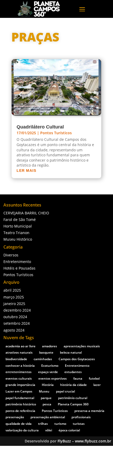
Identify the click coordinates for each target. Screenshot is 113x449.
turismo (60, 423)
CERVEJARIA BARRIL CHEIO (26, 212)
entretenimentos (19, 372)
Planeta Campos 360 (73, 404)
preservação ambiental (47, 417)
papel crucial (65, 391)
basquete (46, 352)
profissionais (81, 417)
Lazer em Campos (19, 391)
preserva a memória (89, 411)
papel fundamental (20, 398)
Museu (44, 391)
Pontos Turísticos (56, 132)
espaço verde (48, 372)
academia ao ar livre (20, 346)
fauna (77, 378)
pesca (47, 404)
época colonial (69, 430)
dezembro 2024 (17, 310)
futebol (94, 378)
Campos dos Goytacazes (77, 359)
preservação (15, 417)
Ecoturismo (49, 365)
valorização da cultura (22, 430)
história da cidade (73, 385)
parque (46, 398)
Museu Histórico (17, 239)
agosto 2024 (13, 330)
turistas (79, 423)
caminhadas (43, 359)
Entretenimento (17, 261)
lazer (97, 385)
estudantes (73, 372)
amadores (49, 346)
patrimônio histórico (21, 404)
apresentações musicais (82, 346)
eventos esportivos (52, 378)
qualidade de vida (19, 423)
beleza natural (71, 352)
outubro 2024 (15, 316)
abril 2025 (12, 290)
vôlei (48, 430)
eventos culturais (19, 378)
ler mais (26, 170)
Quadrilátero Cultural (40, 127)
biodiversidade (16, 359)
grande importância (20, 385)
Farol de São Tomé (19, 219)
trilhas (43, 423)
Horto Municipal (17, 226)
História (48, 385)
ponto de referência (20, 411)
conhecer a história (20, 365)
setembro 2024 (16, 323)
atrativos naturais (19, 352)
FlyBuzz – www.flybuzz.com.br (84, 440)
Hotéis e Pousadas (19, 268)
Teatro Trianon (16, 232)
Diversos (10, 254)
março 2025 (13, 297)
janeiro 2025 (14, 303)
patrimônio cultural (72, 398)
